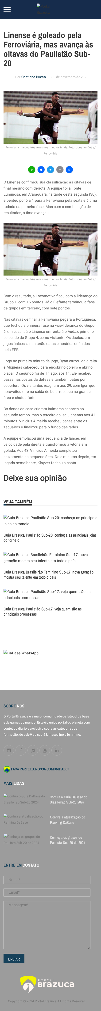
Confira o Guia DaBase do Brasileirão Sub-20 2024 (68, 799)
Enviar (14, 959)
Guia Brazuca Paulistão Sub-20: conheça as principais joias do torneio (50, 537)
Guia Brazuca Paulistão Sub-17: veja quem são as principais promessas (43, 611)
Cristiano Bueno (33, 77)
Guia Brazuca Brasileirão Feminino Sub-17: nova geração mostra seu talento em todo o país (48, 574)
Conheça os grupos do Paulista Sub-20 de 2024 (67, 840)
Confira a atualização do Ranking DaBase (67, 819)
